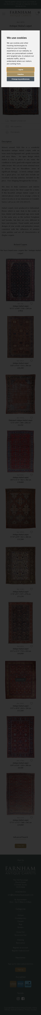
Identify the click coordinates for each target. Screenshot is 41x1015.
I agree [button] (20, 69)
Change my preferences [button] (21, 79)
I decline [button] (20, 74)
